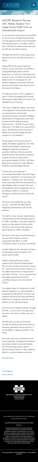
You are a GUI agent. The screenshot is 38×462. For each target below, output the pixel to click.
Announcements (7, 374)
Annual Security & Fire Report (19, 418)
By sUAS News (7, 358)
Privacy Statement (7, 416)
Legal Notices (31, 416)
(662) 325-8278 (20, 399)
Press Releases (7, 371)
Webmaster (23, 452)
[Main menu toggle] (33, 5)
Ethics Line (24, 416)
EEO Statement (16, 416)
